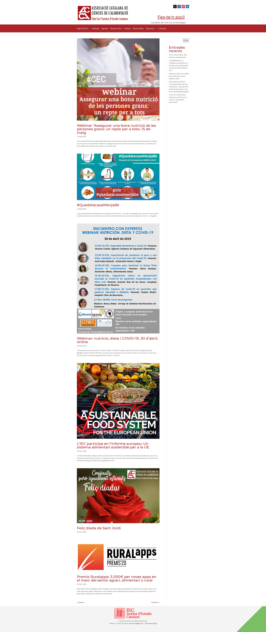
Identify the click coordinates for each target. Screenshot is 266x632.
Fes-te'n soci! (171, 17)
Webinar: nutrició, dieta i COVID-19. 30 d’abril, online (117, 340)
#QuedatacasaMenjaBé (98, 205)
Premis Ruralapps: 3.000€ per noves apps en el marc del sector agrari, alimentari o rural (116, 578)
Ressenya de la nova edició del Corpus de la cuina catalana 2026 (179, 76)
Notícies (95, 29)
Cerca (186, 40)
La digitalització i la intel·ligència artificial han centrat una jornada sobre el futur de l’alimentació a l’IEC (178, 65)
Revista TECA (116, 29)
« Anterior (80, 602)
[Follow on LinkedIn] (187, 6)
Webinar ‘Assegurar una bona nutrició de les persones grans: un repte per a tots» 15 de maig (116, 129)
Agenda (104, 29)
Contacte (162, 29)
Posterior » (155, 602)
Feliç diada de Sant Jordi (99, 528)
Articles (127, 29)
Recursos (150, 29)
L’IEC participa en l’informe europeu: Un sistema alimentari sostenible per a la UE (113, 445)
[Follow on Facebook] (179, 6)
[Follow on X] (175, 6)
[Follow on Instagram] (183, 6)
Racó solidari (138, 29)
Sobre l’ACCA (82, 29)
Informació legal (151, 623)
